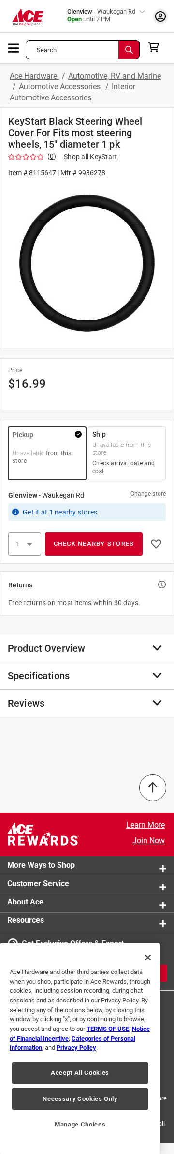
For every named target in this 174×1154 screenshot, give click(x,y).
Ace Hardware (34, 76)
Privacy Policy (76, 1047)
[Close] (148, 957)
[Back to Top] (152, 787)
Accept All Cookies (80, 1072)
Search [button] (47, 50)
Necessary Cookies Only (80, 1098)
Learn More (145, 825)
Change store (148, 493)
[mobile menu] (14, 47)
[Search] (129, 49)
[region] (80, 1048)
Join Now (148, 840)
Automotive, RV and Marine (114, 76)
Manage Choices (80, 1124)
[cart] (156, 47)
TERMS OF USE (108, 1028)
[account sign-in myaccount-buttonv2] (160, 16)
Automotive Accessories (60, 86)
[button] (87, 263)
